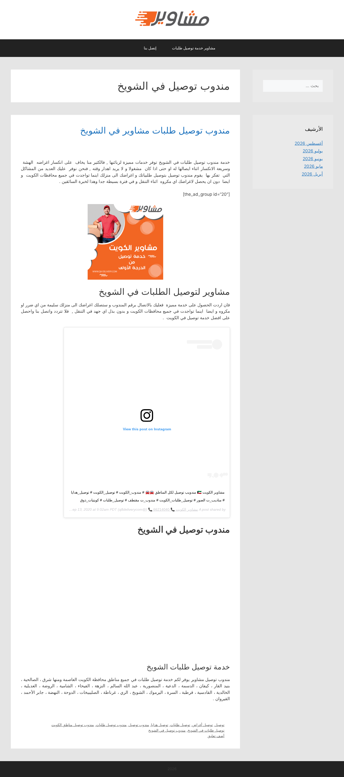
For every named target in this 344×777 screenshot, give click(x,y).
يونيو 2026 (313, 158)
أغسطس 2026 (309, 143)
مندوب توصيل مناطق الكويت (72, 725)
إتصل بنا (150, 48)
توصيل (219, 725)
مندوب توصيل (139, 725)
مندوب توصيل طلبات (111, 725)
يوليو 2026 (313, 150)
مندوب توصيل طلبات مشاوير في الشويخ (155, 130)
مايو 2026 (313, 166)
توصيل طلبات (180, 725)
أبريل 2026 (312, 174)
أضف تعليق (216, 736)
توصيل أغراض (202, 725)
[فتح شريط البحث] (131, 48)
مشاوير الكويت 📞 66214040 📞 (173, 509)
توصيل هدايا (159, 725)
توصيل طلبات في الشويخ (206, 730)
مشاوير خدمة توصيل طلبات (193, 48)
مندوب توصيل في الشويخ (167, 730)
